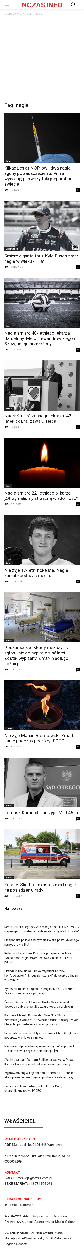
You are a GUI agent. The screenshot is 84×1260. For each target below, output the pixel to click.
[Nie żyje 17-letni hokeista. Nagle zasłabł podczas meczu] (42, 540)
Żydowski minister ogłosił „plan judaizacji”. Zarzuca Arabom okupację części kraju (39, 991)
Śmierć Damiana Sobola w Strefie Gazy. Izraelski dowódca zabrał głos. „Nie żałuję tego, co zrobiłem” (39, 1004)
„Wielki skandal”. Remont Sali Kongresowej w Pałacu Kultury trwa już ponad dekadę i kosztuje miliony (39, 1062)
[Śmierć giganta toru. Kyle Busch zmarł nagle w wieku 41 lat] (42, 226)
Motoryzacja (12, 248)
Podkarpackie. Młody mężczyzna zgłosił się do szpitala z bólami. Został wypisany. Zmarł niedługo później (37, 655)
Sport (8, 325)
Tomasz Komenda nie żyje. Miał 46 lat (42, 812)
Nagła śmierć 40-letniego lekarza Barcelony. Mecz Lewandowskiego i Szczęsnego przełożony (39, 338)
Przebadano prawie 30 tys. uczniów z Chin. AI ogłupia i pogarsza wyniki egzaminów (41, 1035)
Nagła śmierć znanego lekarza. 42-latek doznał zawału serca (38, 418)
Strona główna (13, 13)
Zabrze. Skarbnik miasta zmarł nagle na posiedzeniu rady (40, 887)
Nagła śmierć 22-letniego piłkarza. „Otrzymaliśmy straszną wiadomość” (41, 495)
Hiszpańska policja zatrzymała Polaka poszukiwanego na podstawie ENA (41, 942)
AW (6, 581)
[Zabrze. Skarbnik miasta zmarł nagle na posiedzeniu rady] (42, 854)
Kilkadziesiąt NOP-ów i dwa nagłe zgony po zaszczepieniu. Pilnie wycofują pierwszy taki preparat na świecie (38, 176)
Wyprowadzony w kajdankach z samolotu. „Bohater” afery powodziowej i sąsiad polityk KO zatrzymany (40, 1075)
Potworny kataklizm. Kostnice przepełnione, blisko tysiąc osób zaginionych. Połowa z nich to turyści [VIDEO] (38, 958)
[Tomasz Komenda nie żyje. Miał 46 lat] (42, 782)
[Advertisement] (42, 60)
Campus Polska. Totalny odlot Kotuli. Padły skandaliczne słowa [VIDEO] (33, 1088)
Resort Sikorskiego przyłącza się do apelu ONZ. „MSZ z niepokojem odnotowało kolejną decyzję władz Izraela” (41, 929)
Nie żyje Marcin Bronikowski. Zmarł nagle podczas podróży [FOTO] (38, 738)
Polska (9, 408)
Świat (8, 160)
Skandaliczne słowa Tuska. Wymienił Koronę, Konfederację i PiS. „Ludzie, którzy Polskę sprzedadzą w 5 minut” (41, 975)
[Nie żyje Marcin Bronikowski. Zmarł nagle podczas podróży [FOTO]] (42, 705)
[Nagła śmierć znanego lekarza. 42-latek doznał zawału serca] (42, 385)
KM (6, 189)
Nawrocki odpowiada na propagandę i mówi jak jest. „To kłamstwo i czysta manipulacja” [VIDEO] (39, 1049)
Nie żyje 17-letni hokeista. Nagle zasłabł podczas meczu (36, 573)
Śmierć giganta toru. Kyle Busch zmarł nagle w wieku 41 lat (41, 258)
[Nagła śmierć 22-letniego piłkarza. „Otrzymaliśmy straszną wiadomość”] (42, 463)
